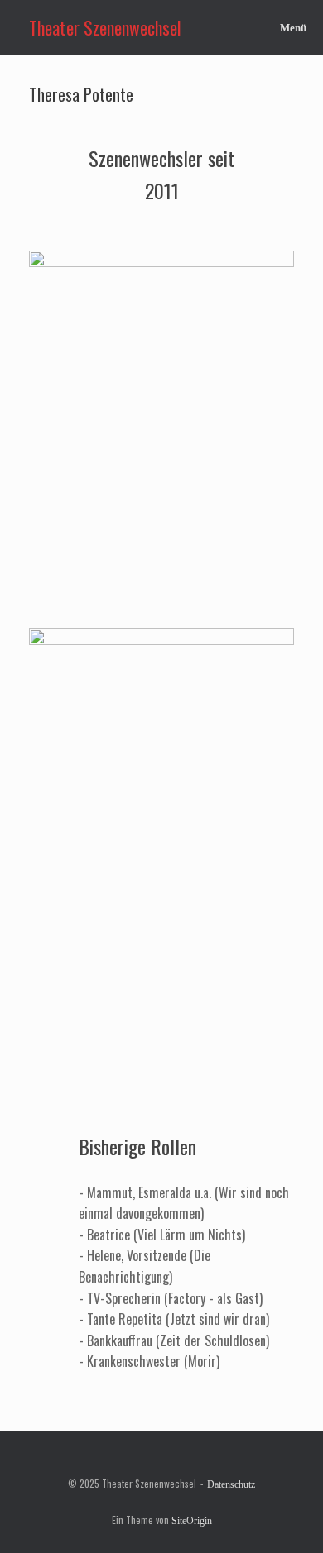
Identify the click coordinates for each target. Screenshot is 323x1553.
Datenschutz (231, 1484)
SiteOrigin (191, 1521)
